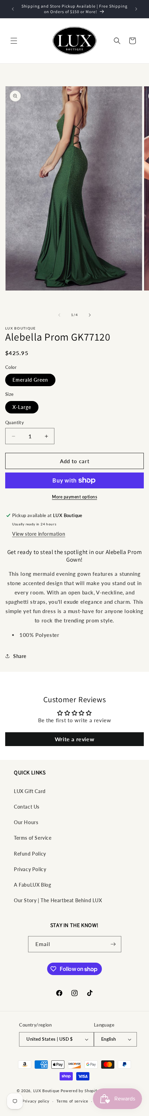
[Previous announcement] (12, 9)
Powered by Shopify (80, 1090)
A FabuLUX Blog (32, 885)
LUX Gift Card (30, 791)
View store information (38, 534)
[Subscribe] (113, 944)
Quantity (14, 422)
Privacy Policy (30, 869)
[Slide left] (59, 315)
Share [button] (19, 656)
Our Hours (26, 822)
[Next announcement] (136, 9)
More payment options (74, 496)
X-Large (21, 407)
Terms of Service (33, 838)
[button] (13, 40)
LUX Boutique (46, 1090)
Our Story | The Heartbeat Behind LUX (58, 900)
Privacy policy (36, 1101)
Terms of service (72, 1101)
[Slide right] (89, 315)
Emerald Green (30, 380)
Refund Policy (30, 854)
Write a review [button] (74, 739)
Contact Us (27, 807)
